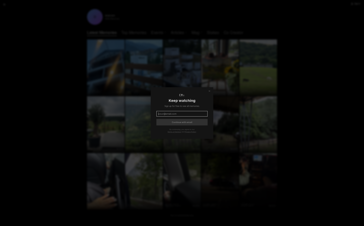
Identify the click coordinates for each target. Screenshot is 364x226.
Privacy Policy (190, 132)
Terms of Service (174, 132)
